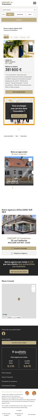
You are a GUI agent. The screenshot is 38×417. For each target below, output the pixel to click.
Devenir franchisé (7, 377)
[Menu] (34, 3)
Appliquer (19, 20)
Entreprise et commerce (9, 381)
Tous (3, 14)
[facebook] (3, 333)
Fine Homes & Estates (8, 385)
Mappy (19, 317)
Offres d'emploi (6, 373)
